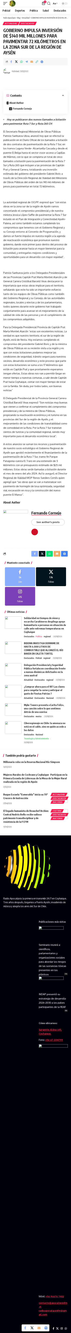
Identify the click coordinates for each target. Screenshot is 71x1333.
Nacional (50, 698)
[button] (6, 3)
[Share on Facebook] (11, 61)
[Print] (42, 61)
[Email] (31, 61)
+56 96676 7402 (55, 1296)
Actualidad (11, 23)
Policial (39, 658)
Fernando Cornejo (22, 108)
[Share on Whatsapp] (21, 61)
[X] (51, 576)
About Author (16, 102)
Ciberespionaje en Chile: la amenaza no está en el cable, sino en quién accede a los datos (45, 727)
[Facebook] (20, 576)
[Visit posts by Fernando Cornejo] (6, 71)
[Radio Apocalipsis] (12, 3)
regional (47, 636)
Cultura (57, 811)
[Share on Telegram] (26, 61)
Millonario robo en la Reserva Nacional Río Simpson (31, 761)
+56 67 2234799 (54, 1039)
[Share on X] (16, 61)
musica (38, 716)
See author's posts (48, 522)
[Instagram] (20, 596)
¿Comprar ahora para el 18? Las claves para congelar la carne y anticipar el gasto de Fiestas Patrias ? (44, 690)
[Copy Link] (37, 61)
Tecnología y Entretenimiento (36, 738)
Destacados (27, 23)
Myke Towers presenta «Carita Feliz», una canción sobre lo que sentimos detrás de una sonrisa (44, 708)
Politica (39, 636)
